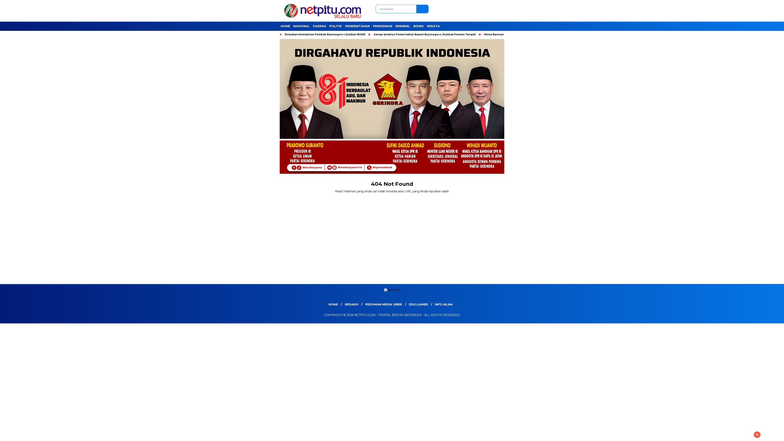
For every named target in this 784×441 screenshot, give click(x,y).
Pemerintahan (357, 26)
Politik (335, 26)
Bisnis (418, 26)
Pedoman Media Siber (383, 304)
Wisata (433, 26)
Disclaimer (418, 304)
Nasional (301, 26)
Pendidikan (382, 26)
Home (285, 26)
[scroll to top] (757, 435)
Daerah (319, 26)
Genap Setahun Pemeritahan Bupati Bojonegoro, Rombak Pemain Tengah (425, 34)
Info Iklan (443, 304)
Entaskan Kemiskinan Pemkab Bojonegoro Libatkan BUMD (325, 34)
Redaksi (351, 304)
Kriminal (402, 26)
